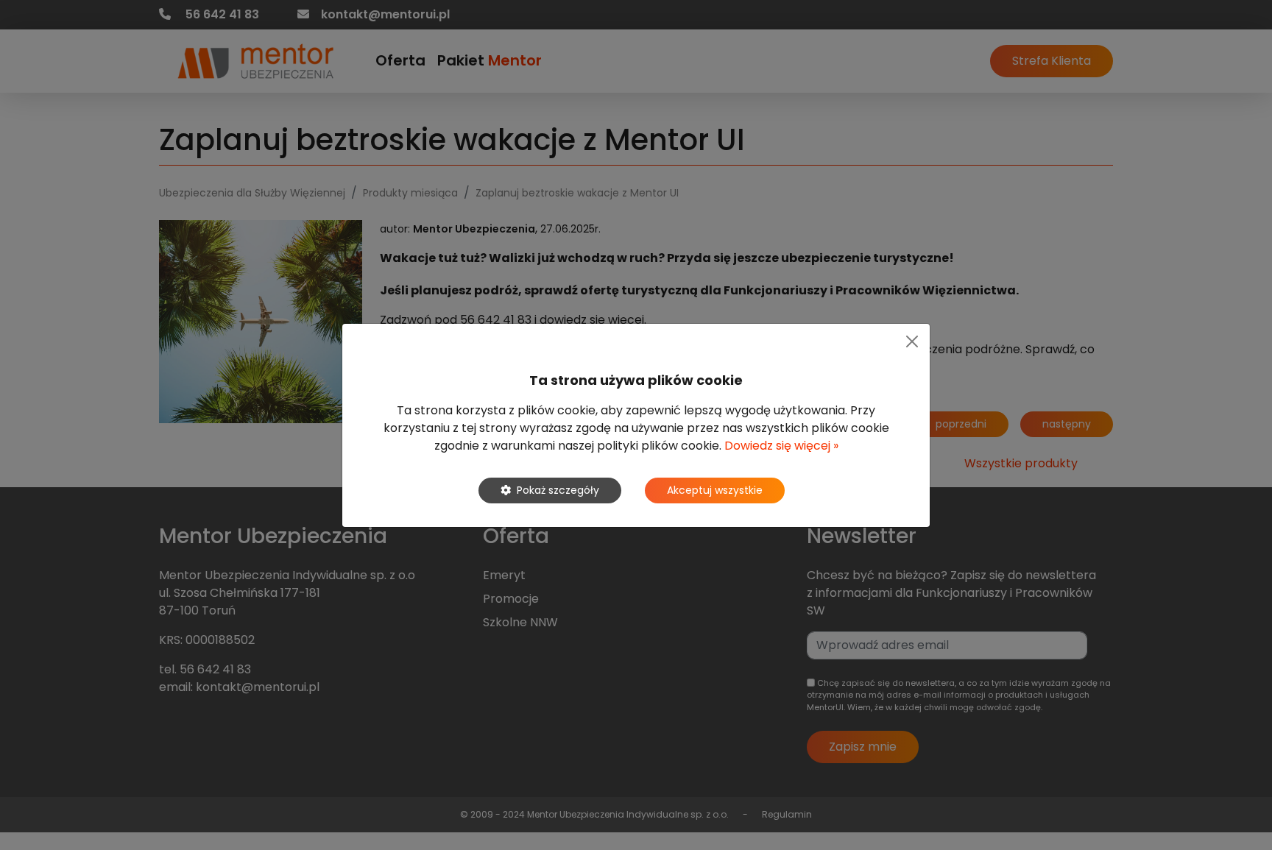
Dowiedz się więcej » (781, 445)
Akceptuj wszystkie (715, 490)
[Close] (912, 341)
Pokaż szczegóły (558, 490)
